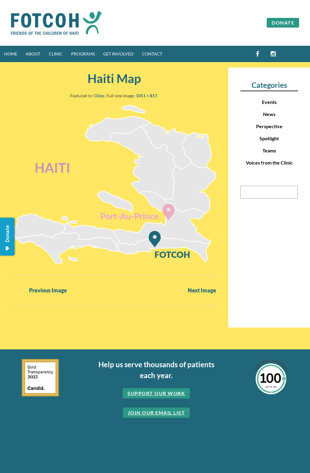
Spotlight (269, 138)
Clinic (56, 53)
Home (10, 53)
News (269, 114)
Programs (83, 53)
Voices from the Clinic (269, 162)
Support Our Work (156, 393)
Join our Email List (156, 412)
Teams (269, 150)
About (33, 53)
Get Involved (118, 53)
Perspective (269, 126)
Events (269, 102)
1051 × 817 (146, 95)
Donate (283, 22)
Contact (152, 53)
